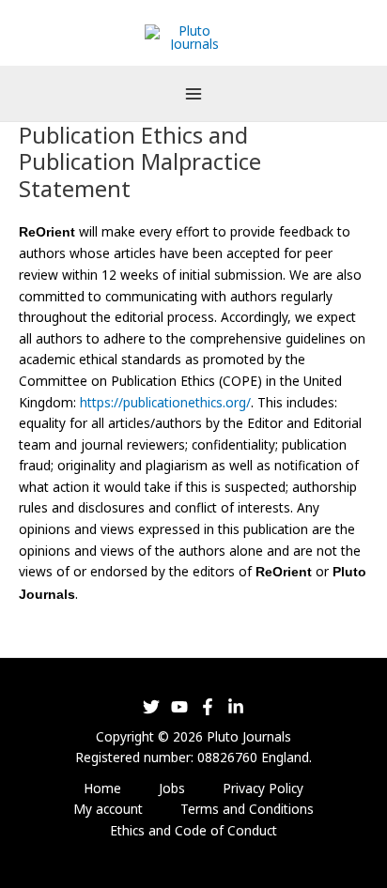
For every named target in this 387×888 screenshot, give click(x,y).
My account (108, 809)
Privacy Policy (263, 788)
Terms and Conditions (247, 809)
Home (102, 788)
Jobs (172, 788)
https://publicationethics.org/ (165, 402)
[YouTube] (179, 706)
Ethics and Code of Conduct (193, 830)
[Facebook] (207, 706)
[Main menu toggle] (193, 93)
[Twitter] (151, 706)
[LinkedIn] (235, 706)
